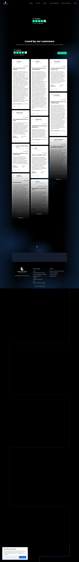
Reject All (15, 557)
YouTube (38, 3)
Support (45, 3)
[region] (15, 553)
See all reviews (62, 53)
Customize (7, 557)
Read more (20, 217)
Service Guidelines (54, 3)
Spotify (31, 3)
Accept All (23, 557)
